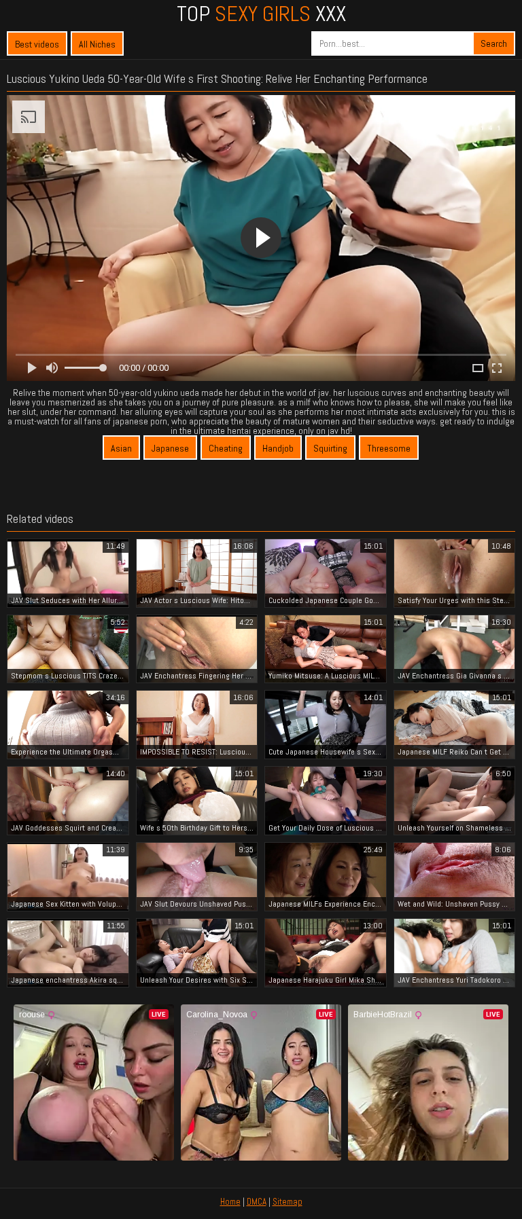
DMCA (256, 1201)
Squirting (330, 448)
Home (230, 1201)
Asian (121, 448)
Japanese (170, 448)
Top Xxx (261, 13)
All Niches (97, 44)
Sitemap (287, 1201)
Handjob (278, 448)
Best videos (37, 44)
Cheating (226, 448)
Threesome (389, 448)
